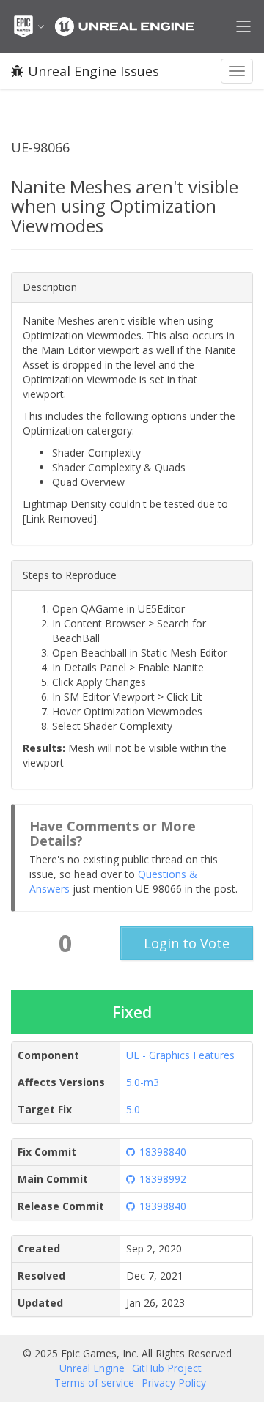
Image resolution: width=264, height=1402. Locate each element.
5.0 (133, 1109)
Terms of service (94, 1383)
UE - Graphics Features (180, 1055)
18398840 (162, 1152)
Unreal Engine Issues (93, 71)
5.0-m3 (142, 1082)
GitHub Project (167, 1368)
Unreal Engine (92, 1368)
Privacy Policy (174, 1383)
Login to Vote (187, 943)
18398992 (162, 1179)
